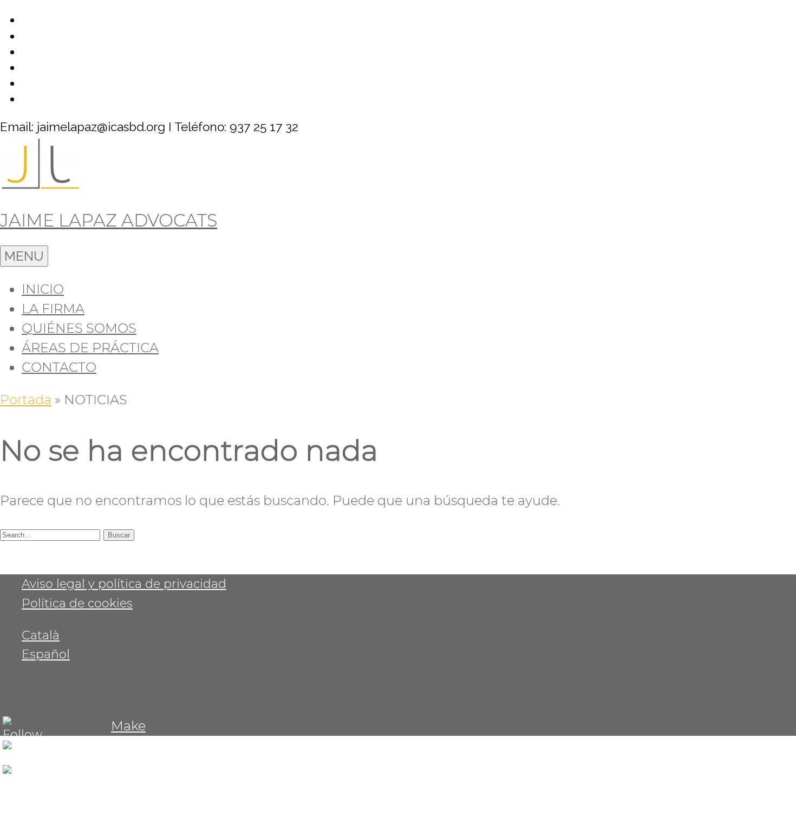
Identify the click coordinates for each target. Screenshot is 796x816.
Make (128, 726)
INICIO (43, 289)
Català (41, 635)
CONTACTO (59, 367)
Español (46, 654)
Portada (25, 399)
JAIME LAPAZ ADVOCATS (108, 220)
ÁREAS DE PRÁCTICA (90, 347)
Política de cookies (77, 603)
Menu (24, 256)
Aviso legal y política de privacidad (124, 583)
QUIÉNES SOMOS (79, 328)
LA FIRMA (53, 308)
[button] (118, 535)
